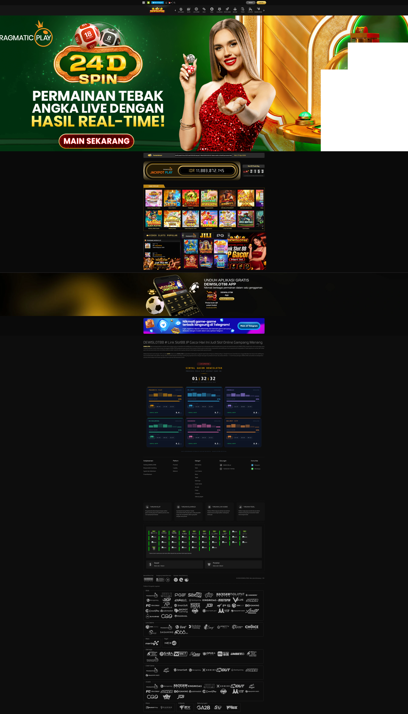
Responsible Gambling (150, 468)
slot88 (168, 354)
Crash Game (227, 12)
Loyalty (175, 468)
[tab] (191, 235)
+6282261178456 (228, 469)
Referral (175, 471)
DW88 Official (227, 465)
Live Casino (196, 12)
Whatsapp (257, 469)
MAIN (155, 198)
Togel (211, 12)
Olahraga (219, 12)
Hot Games (181, 12)
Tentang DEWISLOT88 (149, 465)
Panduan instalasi (226, 299)
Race (204, 12)
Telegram (257, 465)
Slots (188, 12)
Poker (242, 12)
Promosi (175, 465)
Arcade (235, 12)
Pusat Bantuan (147, 474)
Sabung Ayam (258, 12)
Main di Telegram (158, 2)
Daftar (261, 2)
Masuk (251, 2)
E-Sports (250, 12)
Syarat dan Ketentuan (149, 471)
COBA (192, 244)
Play (168, 172)
